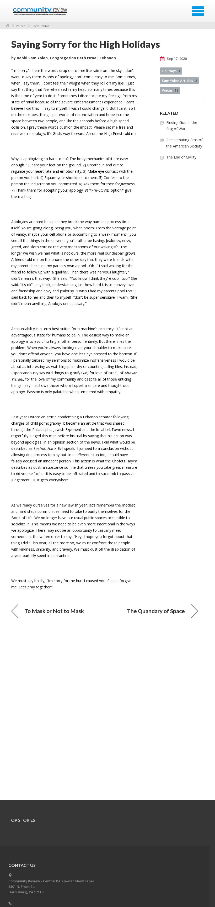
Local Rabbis (40, 26)
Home (7, 26)
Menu (198, 11)
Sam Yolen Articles (179, 80)
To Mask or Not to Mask (54, 611)
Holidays (171, 70)
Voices (20, 26)
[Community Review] (40, 12)
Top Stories (21, 820)
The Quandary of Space (156, 611)
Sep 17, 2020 (176, 58)
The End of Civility (181, 157)
